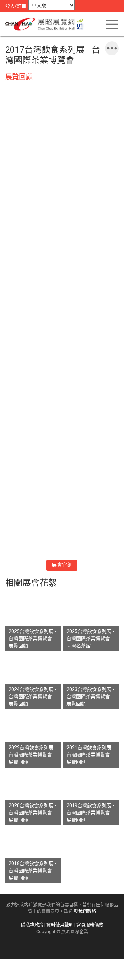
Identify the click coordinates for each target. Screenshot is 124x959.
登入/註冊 (16, 6)
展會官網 (62, 565)
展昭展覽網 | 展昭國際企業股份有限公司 (46, 24)
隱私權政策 (32, 924)
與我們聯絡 (85, 911)
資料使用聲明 (59, 924)
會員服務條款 (89, 924)
